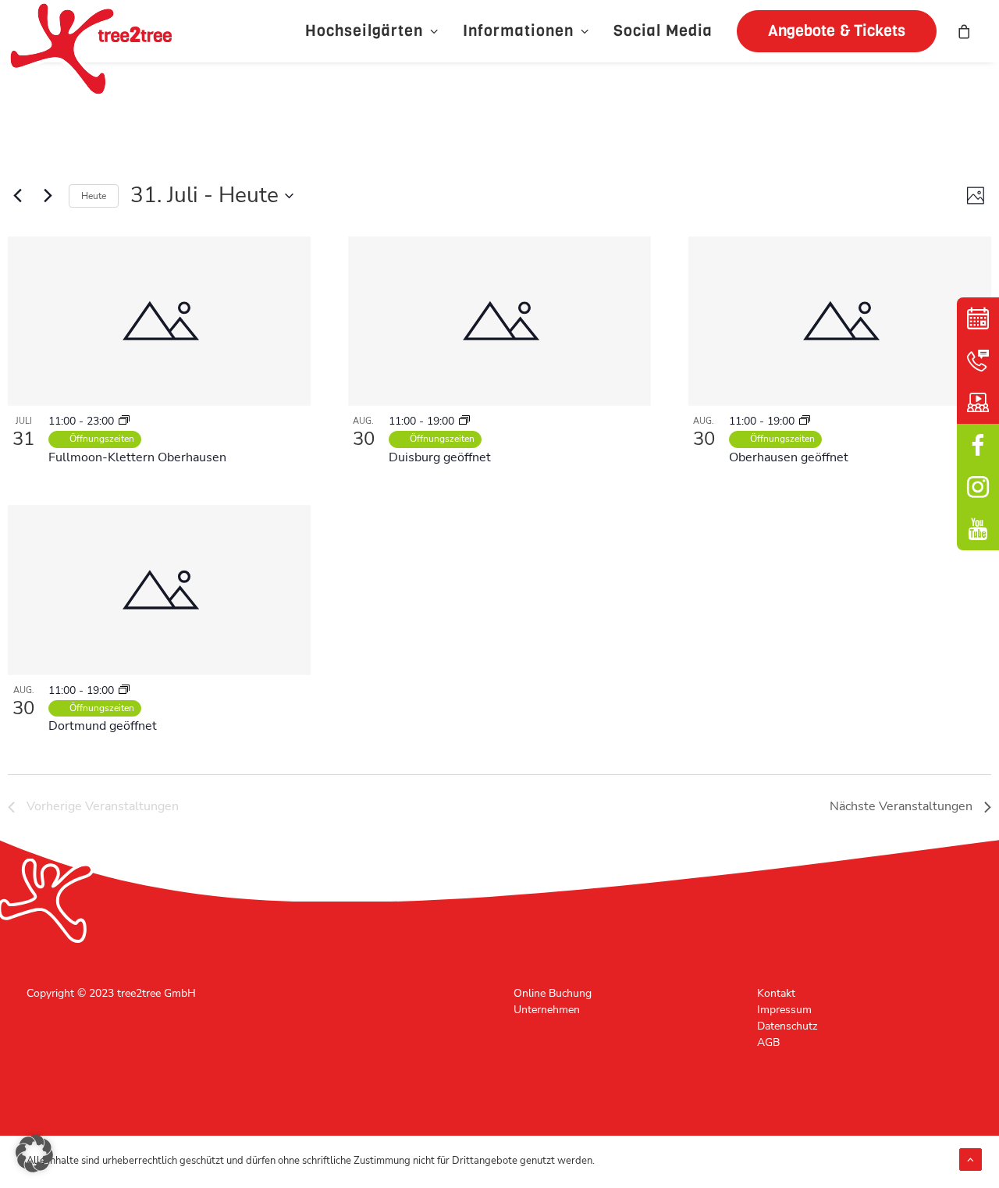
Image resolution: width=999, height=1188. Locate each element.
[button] (831, 31)
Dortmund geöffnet (102, 725)
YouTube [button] (978, 529)
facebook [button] (978, 445)
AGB (768, 1042)
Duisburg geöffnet (440, 457)
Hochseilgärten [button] (364, 30)
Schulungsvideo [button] (978, 403)
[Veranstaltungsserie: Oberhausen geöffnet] (124, 421)
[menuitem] (372, 31)
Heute (93, 196)
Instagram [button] (978, 487)
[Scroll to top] (970, 1158)
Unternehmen (547, 1009)
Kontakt (776, 993)
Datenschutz (787, 1026)
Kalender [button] (978, 318)
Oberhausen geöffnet (788, 457)
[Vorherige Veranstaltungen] (17, 196)
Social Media (663, 30)
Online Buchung (553, 993)
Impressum (784, 1009)
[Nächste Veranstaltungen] (47, 196)
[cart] (964, 31)
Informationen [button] (518, 30)
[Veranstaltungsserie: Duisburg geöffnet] (464, 421)
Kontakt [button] (978, 361)
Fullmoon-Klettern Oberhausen (137, 457)
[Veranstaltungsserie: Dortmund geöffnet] (124, 690)
